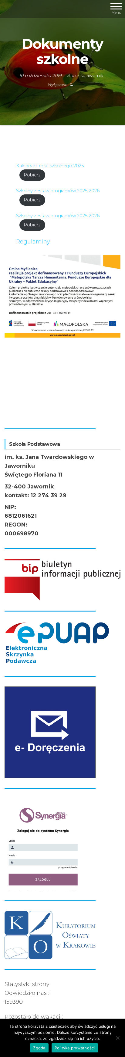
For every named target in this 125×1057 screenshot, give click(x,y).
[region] (62, 336)
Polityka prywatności (75, 1047)
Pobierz (32, 175)
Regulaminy (33, 241)
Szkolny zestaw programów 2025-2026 (58, 190)
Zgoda (39, 1047)
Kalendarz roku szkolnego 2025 (50, 165)
